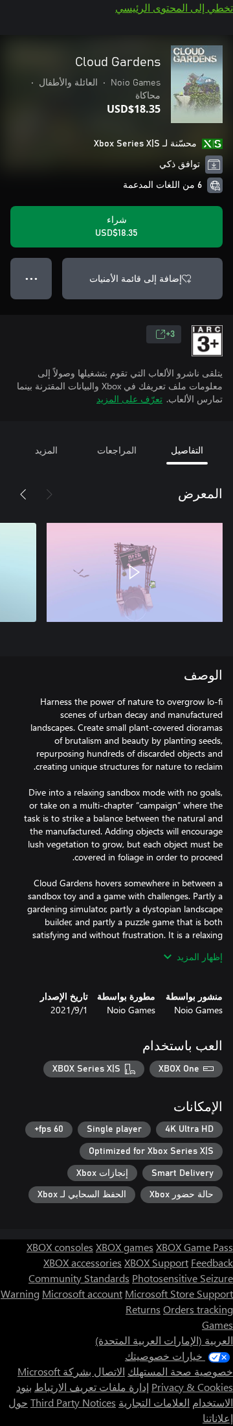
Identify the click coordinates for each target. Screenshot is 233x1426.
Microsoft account (82, 1293)
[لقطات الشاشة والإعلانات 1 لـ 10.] (135, 572)
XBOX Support (156, 1262)
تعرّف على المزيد (129, 399)
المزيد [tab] (46, 450)
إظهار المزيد (200, 956)
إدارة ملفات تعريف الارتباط (91, 1387)
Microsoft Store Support (179, 1293)
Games (217, 1324)
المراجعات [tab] (117, 450)
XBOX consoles (60, 1247)
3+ (170, 334)
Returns (143, 1309)
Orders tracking (198, 1309)
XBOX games (124, 1247)
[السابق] (49, 494)
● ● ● (31, 278)
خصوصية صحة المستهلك (180, 1371)
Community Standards (78, 1278)
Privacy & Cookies (192, 1387)
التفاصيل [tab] (187, 450)
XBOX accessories (82, 1262)
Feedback (212, 1262)
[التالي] (23, 494)
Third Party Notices (73, 1402)
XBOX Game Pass (194, 1247)
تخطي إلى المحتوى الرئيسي (174, 7)
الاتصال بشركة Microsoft (71, 1371)
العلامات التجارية (154, 1402)
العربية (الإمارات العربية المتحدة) (164, 1340)
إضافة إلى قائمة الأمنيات (135, 278)
